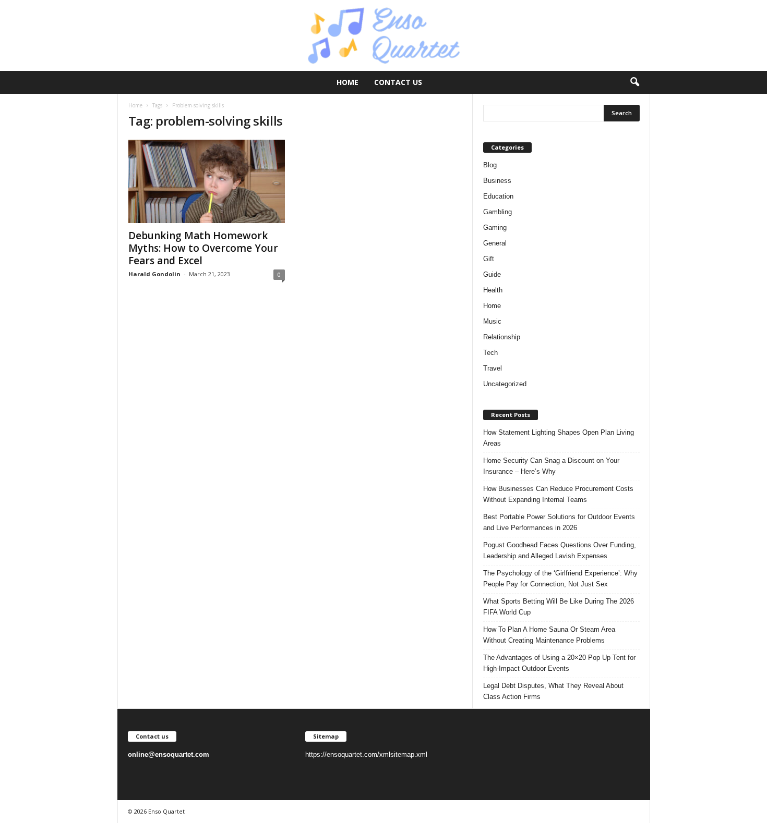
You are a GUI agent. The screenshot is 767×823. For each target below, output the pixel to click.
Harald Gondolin (154, 274)
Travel (492, 368)
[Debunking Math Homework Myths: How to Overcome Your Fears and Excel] (206, 181)
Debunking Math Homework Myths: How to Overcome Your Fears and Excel (203, 248)
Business (497, 181)
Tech (490, 353)
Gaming (495, 227)
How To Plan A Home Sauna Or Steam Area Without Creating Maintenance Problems (549, 634)
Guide (492, 274)
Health (492, 290)
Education (498, 196)
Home (347, 82)
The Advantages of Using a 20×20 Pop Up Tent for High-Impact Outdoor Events (559, 663)
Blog (490, 165)
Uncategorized (504, 384)
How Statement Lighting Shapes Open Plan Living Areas (558, 437)
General (495, 243)
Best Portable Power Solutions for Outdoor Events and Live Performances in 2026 (559, 522)
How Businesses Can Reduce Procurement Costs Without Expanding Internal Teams (558, 494)
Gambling (497, 212)
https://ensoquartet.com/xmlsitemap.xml (366, 754)
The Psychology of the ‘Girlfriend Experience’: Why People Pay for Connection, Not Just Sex (560, 578)
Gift (488, 259)
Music (492, 321)
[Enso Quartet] (383, 35)
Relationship (501, 337)
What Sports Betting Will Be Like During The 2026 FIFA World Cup (558, 606)
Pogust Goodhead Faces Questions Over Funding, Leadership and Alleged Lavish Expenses (559, 550)
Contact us (398, 82)
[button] (634, 82)
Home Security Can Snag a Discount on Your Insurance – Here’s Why (551, 466)
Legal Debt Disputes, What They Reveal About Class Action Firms (553, 691)
